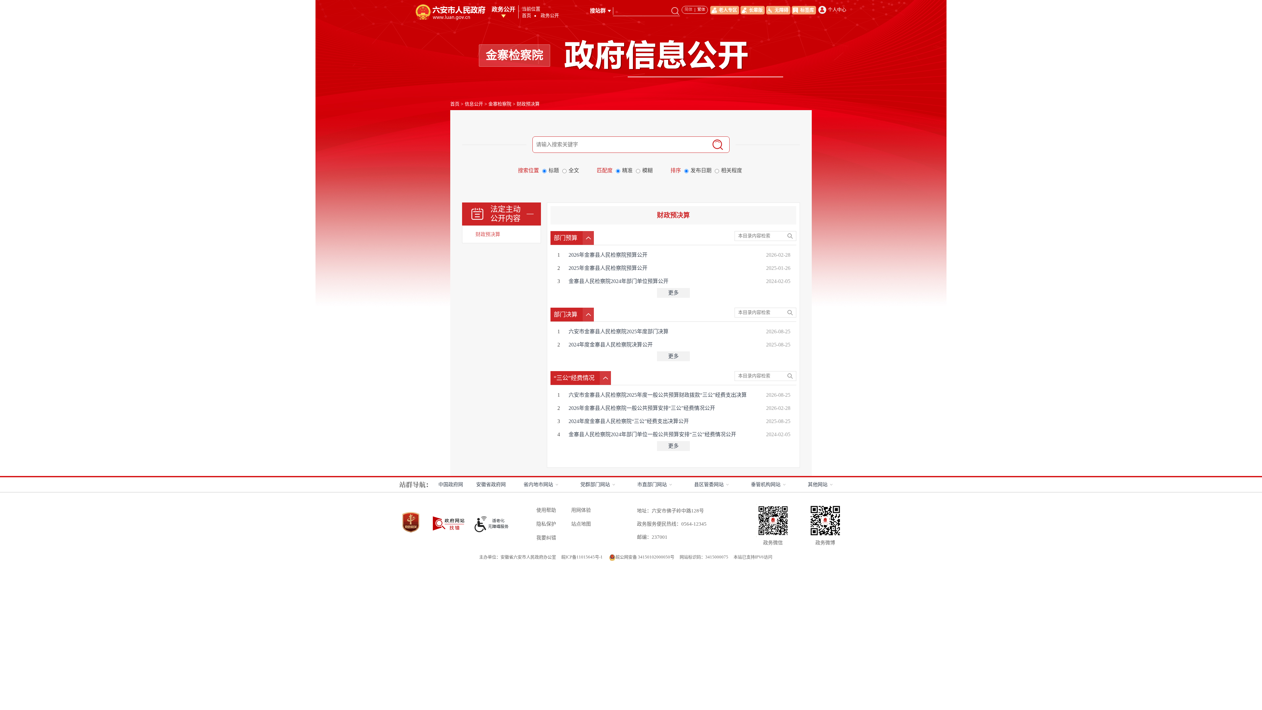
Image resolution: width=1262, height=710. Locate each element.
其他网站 (818, 484)
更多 (673, 293)
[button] (752, 10)
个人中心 (837, 9)
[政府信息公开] (674, 42)
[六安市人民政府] (449, 5)
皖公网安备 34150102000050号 (645, 557)
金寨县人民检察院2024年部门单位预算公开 (619, 281)
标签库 (807, 10)
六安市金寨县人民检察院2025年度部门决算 (619, 331)
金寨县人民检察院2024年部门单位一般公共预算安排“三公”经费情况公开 (653, 434)
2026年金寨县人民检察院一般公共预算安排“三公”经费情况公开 (642, 408)
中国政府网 (450, 484)
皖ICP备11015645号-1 (582, 557)
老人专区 (728, 10)
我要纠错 (546, 537)
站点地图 (581, 524)
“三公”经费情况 (574, 378)
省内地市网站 (538, 484)
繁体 (701, 9)
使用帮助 (546, 510)
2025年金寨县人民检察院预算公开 (609, 268)
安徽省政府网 (491, 484)
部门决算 (565, 314)
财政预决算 (528, 104)
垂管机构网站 (766, 484)
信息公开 (474, 104)
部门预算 (565, 238)
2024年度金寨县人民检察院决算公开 (611, 344)
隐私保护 (546, 524)
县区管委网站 (709, 484)
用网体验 (581, 510)
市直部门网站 (652, 484)
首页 (526, 15)
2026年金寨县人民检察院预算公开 (609, 255)
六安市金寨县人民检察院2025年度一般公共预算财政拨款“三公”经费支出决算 (658, 395)
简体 (688, 9)
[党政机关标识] (411, 511)
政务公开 (503, 9)
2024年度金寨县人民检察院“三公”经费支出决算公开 (629, 421)
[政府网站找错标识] (449, 516)
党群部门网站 (595, 484)
